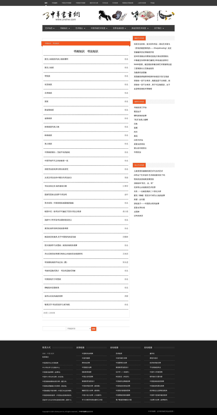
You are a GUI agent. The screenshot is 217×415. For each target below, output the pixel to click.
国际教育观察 (86, 372)
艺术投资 (115, 3)
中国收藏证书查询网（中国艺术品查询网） (57, 391)
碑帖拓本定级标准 (52, 288)
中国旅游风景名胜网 (157, 386)
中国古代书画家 (66, 3)
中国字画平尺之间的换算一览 (56, 161)
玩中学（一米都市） (123, 372)
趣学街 (152, 353)
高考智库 (119, 353)
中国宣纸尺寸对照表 (53, 279)
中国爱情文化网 (121, 363)
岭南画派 (48, 135)
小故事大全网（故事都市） (159, 400)
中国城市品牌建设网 (123, 381)
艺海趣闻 (54, 3)
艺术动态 (48, 28)
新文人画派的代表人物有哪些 (56, 59)
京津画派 (48, 93)
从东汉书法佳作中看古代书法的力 (58, 178)
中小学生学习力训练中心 (51, 367)
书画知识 (64, 28)
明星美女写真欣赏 (127, 3)
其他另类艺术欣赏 (139, 28)
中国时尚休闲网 (87, 353)
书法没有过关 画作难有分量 (56, 186)
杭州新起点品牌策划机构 (158, 390)
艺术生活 (105, 3)
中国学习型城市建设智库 (158, 395)
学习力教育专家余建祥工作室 (92, 400)
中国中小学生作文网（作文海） (53, 377)
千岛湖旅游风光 (155, 367)
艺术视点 (79, 28)
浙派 (46, 101)
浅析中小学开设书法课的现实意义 (58, 220)
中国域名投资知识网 (123, 386)
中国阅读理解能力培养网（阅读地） (55, 386)
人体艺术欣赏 (142, 3)
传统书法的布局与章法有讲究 (56, 169)
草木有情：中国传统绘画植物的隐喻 (59, 203)
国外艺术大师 (94, 3)
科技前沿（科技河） (123, 377)
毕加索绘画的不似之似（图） (56, 262)
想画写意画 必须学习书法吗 (56, 194)
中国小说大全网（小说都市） (92, 395)
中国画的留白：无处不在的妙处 (57, 152)
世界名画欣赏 (118, 28)
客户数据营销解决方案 (124, 400)
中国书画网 (86, 358)
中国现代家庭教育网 (123, 390)
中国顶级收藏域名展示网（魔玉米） (55, 381)
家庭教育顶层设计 (88, 381)
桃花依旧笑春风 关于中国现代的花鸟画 (60, 237)
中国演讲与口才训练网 (50, 363)
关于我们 (158, 28)
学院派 (47, 76)
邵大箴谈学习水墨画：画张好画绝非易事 (61, 245)
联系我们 (45, 357)
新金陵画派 (49, 110)
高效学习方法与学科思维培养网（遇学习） (57, 400)
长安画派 (48, 84)
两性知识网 (86, 363)
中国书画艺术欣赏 (98, 28)
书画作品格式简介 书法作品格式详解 (60, 271)
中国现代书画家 (80, 3)
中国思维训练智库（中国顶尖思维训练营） (57, 395)
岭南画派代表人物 (52, 127)
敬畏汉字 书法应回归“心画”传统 (57, 305)
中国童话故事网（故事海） (51, 372)
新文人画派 (49, 68)
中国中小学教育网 (156, 372)
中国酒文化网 (86, 367)
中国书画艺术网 (121, 358)
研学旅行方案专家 (156, 377)
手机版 (152, 3)
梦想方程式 (154, 358)
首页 (46, 3)
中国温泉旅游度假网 (157, 381)
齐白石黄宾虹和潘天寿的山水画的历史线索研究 (64, 254)
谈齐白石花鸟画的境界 (54, 296)
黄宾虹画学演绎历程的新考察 (56, 228)
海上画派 (48, 144)
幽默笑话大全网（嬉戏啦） (91, 390)
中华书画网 (83, 411)
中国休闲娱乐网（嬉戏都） (91, 386)
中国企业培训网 (87, 377)
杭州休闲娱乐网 (155, 363)
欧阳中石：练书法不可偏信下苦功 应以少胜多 (63, 211)
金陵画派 (48, 118)
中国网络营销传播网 (123, 395)
